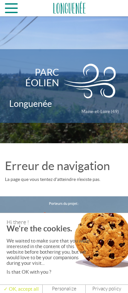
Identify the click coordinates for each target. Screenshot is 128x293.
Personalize (64, 288)
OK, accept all (23, 289)
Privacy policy (106, 288)
